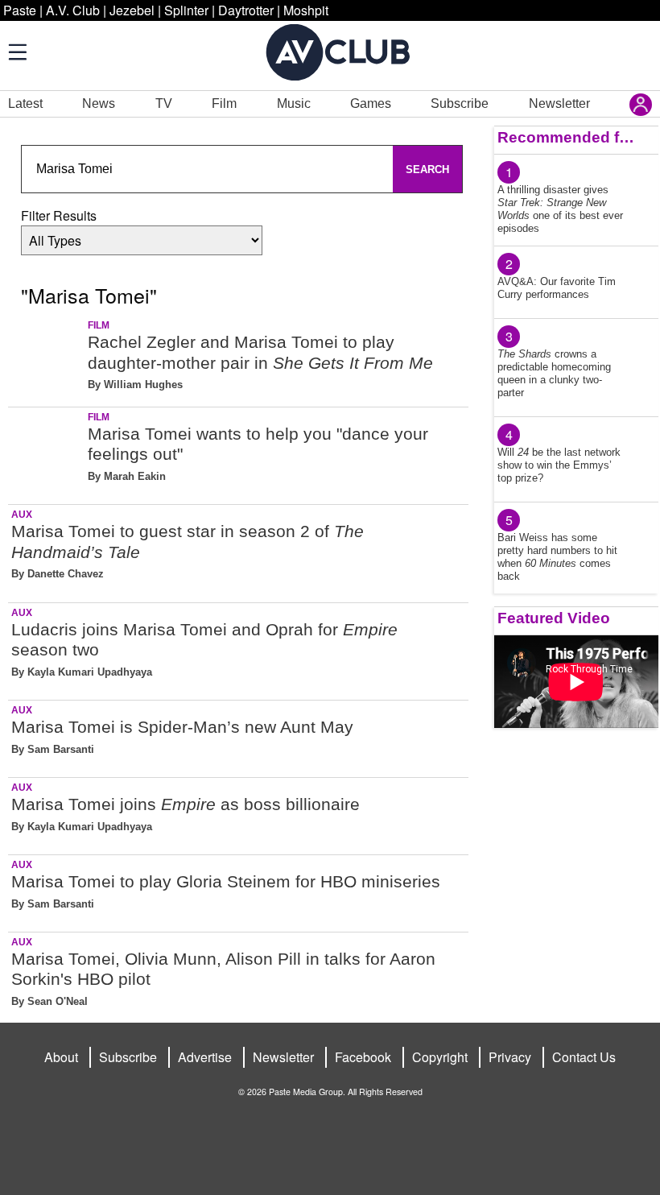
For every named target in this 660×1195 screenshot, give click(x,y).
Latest (25, 103)
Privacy (510, 1057)
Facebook (363, 1057)
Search (427, 169)
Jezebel (132, 10)
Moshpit (305, 10)
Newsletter (559, 103)
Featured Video (553, 618)
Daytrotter (246, 10)
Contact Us (584, 1057)
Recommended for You (566, 137)
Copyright (440, 1057)
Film (224, 103)
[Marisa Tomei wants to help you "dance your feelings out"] (46, 453)
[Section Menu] (16, 51)
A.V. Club (73, 10)
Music (294, 103)
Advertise (205, 1057)
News (98, 103)
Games (370, 103)
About (61, 1057)
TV (163, 103)
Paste (19, 10)
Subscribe (460, 103)
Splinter (186, 10)
